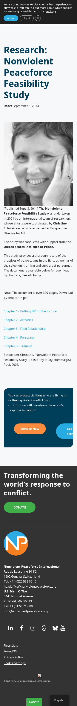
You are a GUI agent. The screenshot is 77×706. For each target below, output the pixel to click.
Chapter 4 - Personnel (19, 337)
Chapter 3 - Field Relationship (25, 329)
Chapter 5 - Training (18, 346)
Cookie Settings (15, 663)
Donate (34, 702)
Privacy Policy (13, 657)
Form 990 (10, 651)
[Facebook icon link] (21, 628)
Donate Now (30, 429)
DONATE (20, 507)
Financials (11, 645)
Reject (27, 18)
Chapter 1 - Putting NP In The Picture (30, 311)
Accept (11, 18)
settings (51, 11)
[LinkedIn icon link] (10, 628)
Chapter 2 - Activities (18, 320)
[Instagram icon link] (33, 628)
